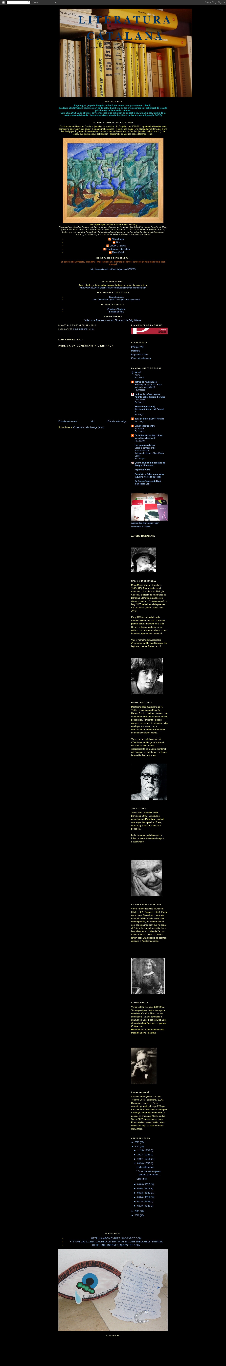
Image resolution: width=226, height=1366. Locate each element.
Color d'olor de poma (141, 358)
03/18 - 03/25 (144, 1193)
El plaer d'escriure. (145, 1167)
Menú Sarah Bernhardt (145, 438)
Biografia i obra (116, 297)
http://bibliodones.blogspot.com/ (116, 1245)
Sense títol (141, 1179)
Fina (118, 242)
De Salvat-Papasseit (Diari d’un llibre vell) (148, 482)
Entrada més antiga (117, 421)
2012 (137, 1146)
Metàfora (135, 351)
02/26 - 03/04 (144, 1201)
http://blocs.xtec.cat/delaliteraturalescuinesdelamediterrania (116, 1241)
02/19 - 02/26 (144, 1206)
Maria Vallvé (118, 252)
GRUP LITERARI (118, 245)
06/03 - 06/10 (144, 1184)
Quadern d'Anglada (116, 309)
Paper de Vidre (142, 469)
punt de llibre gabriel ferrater (149, 419)
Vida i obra (90, 320)
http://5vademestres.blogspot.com (116, 1238)
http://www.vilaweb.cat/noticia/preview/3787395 (113, 269)
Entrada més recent (67, 421)
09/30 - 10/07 (144, 1163)
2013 (137, 1142)
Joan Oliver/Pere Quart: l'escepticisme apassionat (116, 299)
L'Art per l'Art (137, 347)
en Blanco (139, 428)
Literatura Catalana (125, 27)
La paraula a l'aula (139, 354)
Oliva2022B (140, 399)
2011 (137, 1211)
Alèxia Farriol (118, 239)
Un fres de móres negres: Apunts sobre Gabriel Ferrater (150, 395)
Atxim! (137, 375)
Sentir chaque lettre (145, 426)
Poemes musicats (104, 320)
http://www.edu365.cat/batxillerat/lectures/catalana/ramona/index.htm (113, 287)
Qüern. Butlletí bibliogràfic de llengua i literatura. (150, 464)
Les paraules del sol (145, 445)
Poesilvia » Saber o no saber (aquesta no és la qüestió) (149, 475)
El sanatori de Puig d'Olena (128, 320)
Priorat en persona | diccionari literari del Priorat (149, 407)
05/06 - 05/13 (144, 1188)
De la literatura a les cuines (148, 435)
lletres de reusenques (146, 382)
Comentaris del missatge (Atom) (88, 427)
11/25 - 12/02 (144, 1150)
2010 (137, 1215)
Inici (92, 421)
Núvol (138, 372)
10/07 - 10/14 (144, 1159)
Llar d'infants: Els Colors (118, 249)
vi (135, 412)
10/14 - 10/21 (144, 1154)
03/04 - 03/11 (144, 1197)
